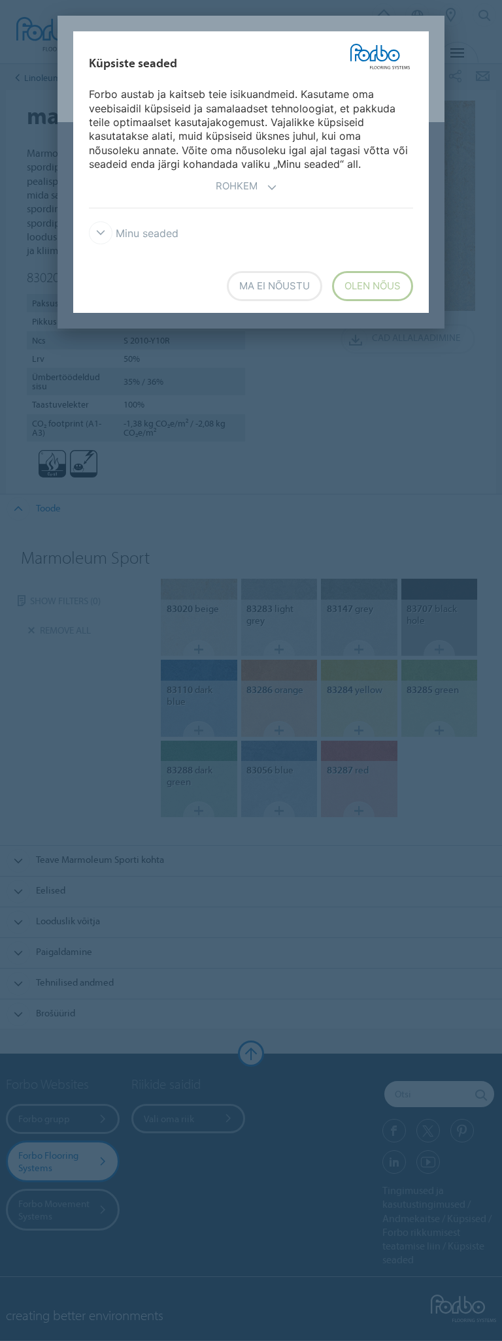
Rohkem (237, 186)
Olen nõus (372, 286)
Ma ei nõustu (274, 286)
